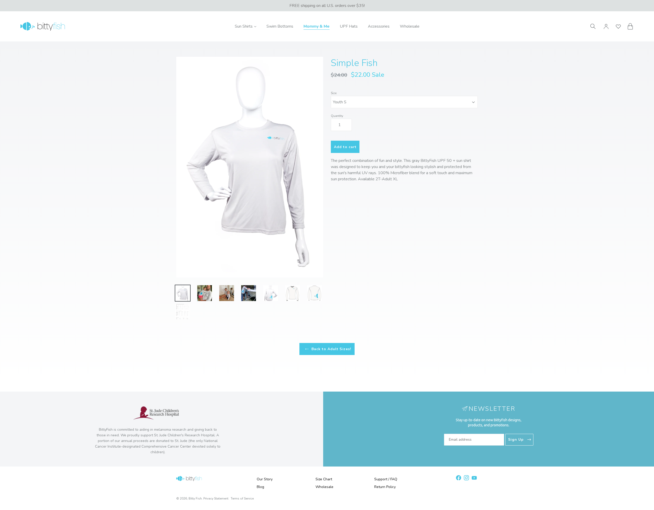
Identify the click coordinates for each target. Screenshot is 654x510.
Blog (260, 486)
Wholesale (409, 26)
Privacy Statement (215, 498)
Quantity (337, 116)
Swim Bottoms (279, 26)
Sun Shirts (245, 26)
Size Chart (324, 479)
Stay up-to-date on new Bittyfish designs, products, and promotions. (488, 422)
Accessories (379, 26)
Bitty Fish (195, 498)
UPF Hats (349, 26)
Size (333, 93)
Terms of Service (242, 498)
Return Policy (385, 486)
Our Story (265, 479)
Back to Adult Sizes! (331, 349)
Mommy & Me (316, 26)
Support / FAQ (385, 479)
